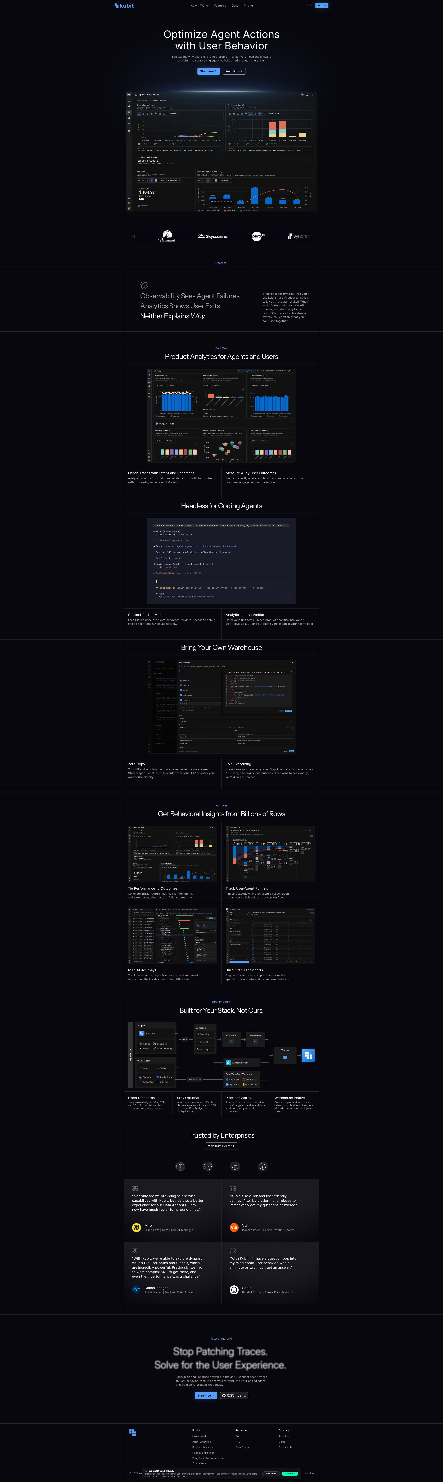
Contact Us (285, 1447)
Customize (271, 1474)
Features (220, 5)
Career (282, 1441)
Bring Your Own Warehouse (208, 1458)
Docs (235, 5)
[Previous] (132, 151)
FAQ (238, 1441)
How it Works (200, 5)
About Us (284, 1436)
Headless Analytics (203, 1452)
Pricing (248, 5)
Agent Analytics (201, 1441)
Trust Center (199, 1463)
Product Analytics (202, 1447)
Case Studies (243, 1447)
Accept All (290, 1474)
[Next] (310, 151)
